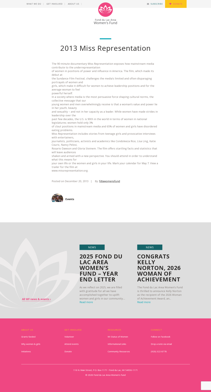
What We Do (34, 3)
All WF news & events (35, 299)
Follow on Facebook (160, 336)
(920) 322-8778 (159, 351)
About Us (73, 3)
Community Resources (119, 351)
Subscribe (157, 3)
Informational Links (117, 344)
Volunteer (69, 336)
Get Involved (55, 3)
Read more (144, 302)
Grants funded (28, 336)
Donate (177, 3)
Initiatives (26, 351)
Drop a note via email (161, 344)
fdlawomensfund (109, 181)
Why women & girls (30, 344)
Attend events (71, 344)
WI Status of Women (118, 336)
